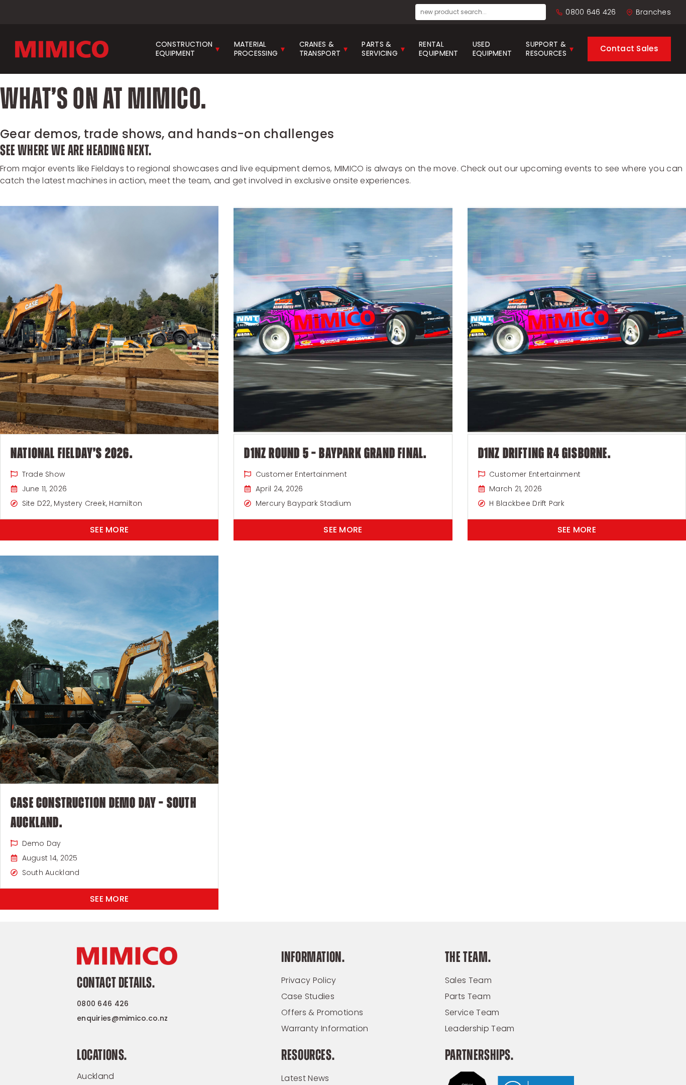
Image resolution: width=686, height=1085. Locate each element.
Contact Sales (629, 48)
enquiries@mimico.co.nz (122, 1018)
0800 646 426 (590, 12)
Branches (653, 12)
